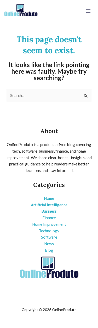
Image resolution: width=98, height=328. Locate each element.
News (49, 243)
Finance (49, 217)
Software (49, 237)
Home (49, 198)
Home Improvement (49, 224)
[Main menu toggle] (88, 11)
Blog (49, 250)
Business (49, 211)
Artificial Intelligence (49, 204)
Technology (49, 230)
